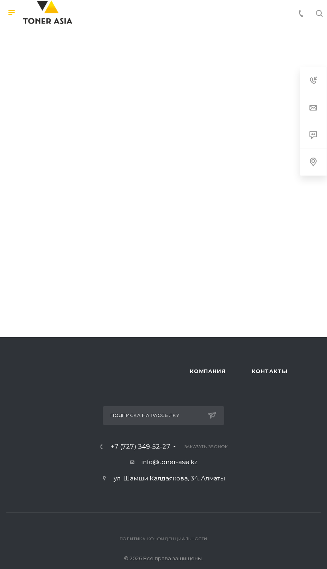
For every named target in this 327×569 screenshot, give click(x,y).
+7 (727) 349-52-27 (140, 447)
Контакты (269, 371)
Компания (207, 371)
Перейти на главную (163, 263)
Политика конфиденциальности (164, 538)
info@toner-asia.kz (169, 462)
